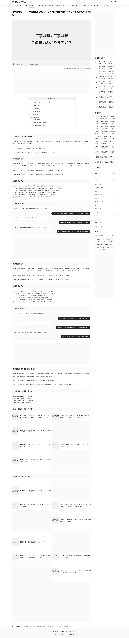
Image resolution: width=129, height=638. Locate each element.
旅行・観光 (99, 6)
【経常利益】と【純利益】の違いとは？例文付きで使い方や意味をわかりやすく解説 (105, 142)
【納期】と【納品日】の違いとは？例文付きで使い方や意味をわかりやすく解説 (106, 77)
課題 (98, 247)
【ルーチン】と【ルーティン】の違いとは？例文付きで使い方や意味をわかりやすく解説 (106, 62)
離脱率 (104, 250)
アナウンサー (100, 244)
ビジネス (25, 6)
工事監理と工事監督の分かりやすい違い (41, 103)
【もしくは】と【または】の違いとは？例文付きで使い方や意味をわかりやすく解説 (106, 87)
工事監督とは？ (35, 114)
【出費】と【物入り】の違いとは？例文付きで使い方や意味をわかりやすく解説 (105, 117)
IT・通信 (68, 6)
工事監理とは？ (35, 106)
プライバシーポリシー (71, 632)
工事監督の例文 (35, 117)
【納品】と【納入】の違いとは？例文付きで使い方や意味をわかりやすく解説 (106, 97)
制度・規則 (51, 6)
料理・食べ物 (107, 6)
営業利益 (99, 239)
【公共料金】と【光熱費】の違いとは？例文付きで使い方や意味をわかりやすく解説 (105, 137)
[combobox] (105, 235)
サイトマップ (55, 632)
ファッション (79, 6)
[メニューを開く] (115, 2)
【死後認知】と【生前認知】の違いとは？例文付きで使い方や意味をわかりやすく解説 (105, 157)
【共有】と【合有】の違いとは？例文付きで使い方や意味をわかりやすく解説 (105, 147)
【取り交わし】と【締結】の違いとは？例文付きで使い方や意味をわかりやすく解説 (106, 72)
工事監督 (81, 68)
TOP (13, 6)
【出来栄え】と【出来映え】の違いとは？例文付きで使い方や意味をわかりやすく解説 (106, 92)
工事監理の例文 (35, 108)
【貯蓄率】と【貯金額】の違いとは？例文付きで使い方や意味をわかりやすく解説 (105, 132)
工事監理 (75, 68)
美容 (73, 6)
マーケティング (39, 6)
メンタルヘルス (91, 6)
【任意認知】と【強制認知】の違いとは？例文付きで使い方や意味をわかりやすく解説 (105, 162)
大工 (105, 239)
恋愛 (85, 6)
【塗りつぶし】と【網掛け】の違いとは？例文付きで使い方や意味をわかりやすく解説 (106, 82)
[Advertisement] (51, 83)
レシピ (98, 250)
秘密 (110, 239)
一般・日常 (18, 6)
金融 (46, 6)
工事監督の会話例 (35, 120)
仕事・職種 (31, 6)
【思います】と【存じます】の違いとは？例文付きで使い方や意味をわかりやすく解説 (106, 67)
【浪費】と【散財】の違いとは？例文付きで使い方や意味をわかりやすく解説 (105, 122)
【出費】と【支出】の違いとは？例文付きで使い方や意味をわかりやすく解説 (105, 127)
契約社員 (111, 242)
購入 (112, 244)
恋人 (103, 247)
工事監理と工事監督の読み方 (38, 125)
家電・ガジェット (60, 6)
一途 (113, 247)
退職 (108, 247)
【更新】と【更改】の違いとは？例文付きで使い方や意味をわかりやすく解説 (106, 106)
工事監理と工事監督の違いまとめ (39, 123)
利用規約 (62, 632)
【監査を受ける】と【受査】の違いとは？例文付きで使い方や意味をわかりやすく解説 (106, 102)
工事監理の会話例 (35, 111)
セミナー (104, 242)
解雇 (107, 244)
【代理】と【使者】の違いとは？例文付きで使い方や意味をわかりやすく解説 (105, 152)
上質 (98, 242)
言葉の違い (88, 68)
